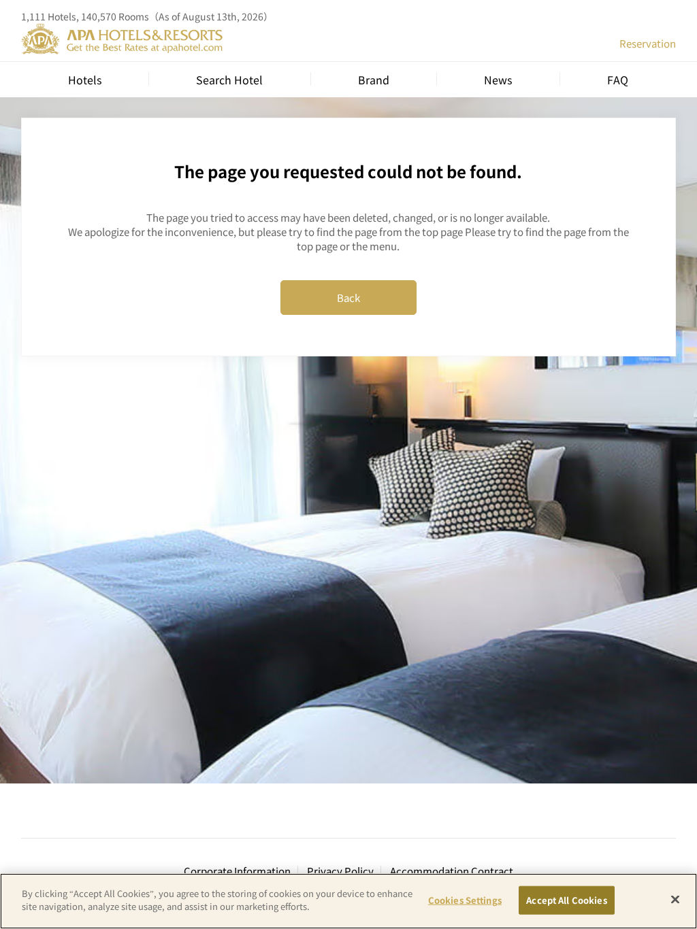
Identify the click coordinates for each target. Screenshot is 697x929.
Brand (373, 79)
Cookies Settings (465, 900)
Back (348, 297)
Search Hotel (229, 79)
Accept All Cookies (566, 900)
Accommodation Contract (451, 871)
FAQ (617, 79)
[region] (348, 901)
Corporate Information (237, 871)
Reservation (647, 43)
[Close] (675, 899)
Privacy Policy (340, 871)
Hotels (84, 79)
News (498, 79)
